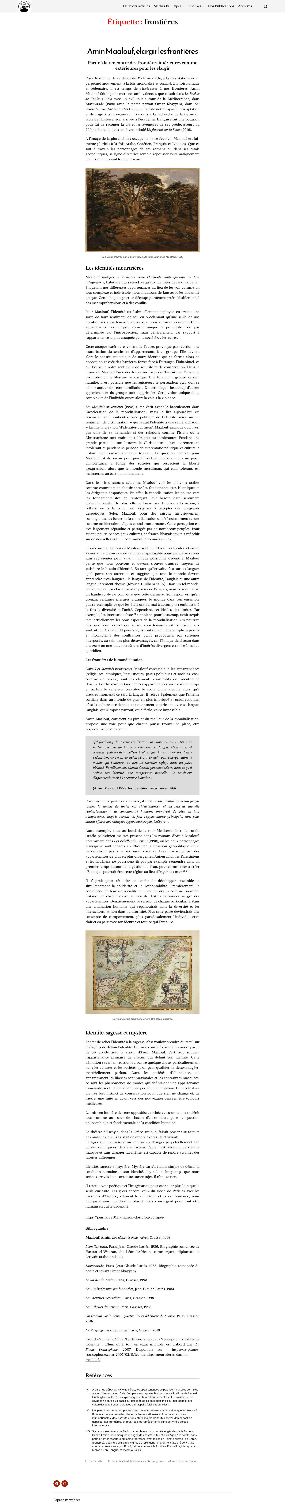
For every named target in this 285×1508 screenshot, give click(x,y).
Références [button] (99, 1375)
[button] (146, 412)
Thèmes (194, 6)
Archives (245, 6)
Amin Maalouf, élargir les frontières (142, 51)
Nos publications (221, 6)
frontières (136, 1461)
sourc (167, 1018)
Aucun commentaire (184, 1461)
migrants (158, 1461)
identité (147, 1461)
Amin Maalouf (120, 1461)
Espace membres (66, 1500)
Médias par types (167, 6)
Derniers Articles (136, 6)
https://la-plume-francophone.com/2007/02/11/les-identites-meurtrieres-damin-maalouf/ (143, 1355)
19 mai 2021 (96, 1461)
